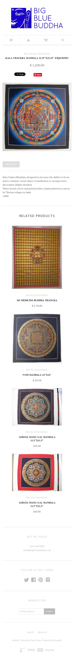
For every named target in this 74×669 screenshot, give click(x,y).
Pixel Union (35, 640)
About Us (42, 632)
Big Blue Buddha (37, 295)
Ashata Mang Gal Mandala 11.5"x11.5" (37, 438)
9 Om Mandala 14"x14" (37, 375)
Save (39, 74)
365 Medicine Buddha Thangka (37, 300)
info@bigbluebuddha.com (37, 550)
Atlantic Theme (19, 640)
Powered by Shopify (51, 640)
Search (30, 632)
